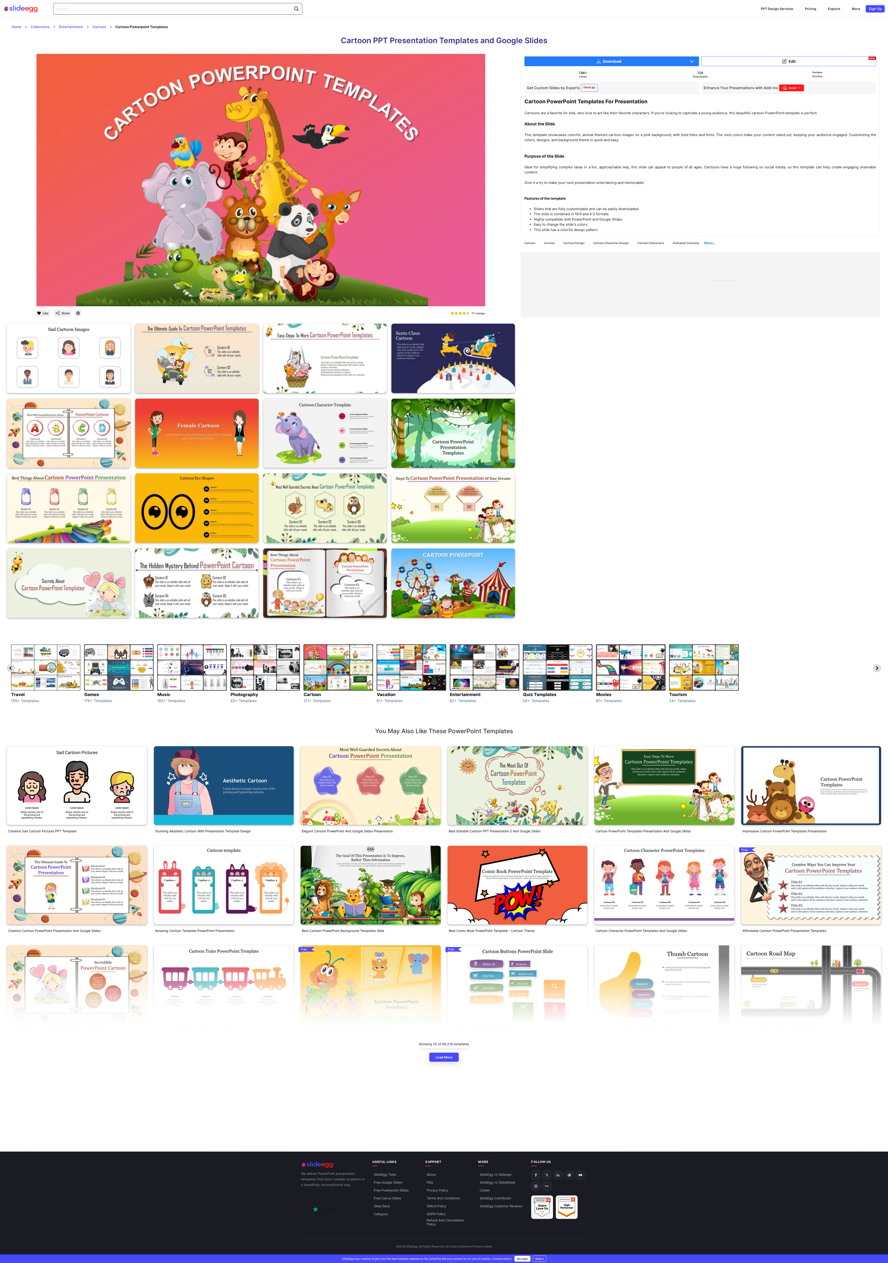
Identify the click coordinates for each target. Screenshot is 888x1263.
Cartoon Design (574, 243)
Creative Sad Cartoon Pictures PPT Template (42, 831)
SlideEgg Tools (385, 1174)
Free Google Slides (388, 1182)
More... (710, 243)
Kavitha (817, 76)
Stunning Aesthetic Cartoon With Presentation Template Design (203, 831)
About (431, 1174)
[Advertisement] (660, 284)
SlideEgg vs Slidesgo (495, 1174)
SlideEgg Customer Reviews (501, 1206)
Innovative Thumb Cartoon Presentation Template (633, 1030)
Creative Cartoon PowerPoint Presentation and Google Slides (54, 931)
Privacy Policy (437, 1190)
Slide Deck (382, 1206)
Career (485, 1190)
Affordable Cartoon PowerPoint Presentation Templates (784, 931)
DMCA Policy (436, 1206)
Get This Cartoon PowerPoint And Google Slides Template (345, 1030)
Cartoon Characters (650, 243)
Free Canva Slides (387, 1198)
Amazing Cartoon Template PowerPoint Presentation (194, 931)
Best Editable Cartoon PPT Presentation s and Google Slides (494, 831)
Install (792, 88)
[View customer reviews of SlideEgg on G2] (567, 1207)
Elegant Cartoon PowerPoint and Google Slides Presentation (347, 831)
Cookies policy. (502, 1258)
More (856, 9)
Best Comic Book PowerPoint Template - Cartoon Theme (491, 931)
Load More (444, 1057)
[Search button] (296, 8)
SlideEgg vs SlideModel (497, 1182)
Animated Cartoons (686, 243)
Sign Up (875, 9)
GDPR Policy (436, 1214)
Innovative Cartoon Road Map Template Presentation (782, 1030)
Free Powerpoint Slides (391, 1190)
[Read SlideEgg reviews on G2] (542, 1207)
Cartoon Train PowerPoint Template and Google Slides (196, 1030)
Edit (832, 60)
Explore (834, 9)
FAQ (430, 1182)
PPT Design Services (777, 9)
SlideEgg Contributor (495, 1198)
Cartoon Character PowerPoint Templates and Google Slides (641, 931)
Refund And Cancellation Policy (445, 1222)
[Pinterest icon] (78, 313)
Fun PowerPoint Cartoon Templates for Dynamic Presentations (55, 1030)
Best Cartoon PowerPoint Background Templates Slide (343, 931)
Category (381, 1214)
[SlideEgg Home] (333, 1165)
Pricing (810, 9)
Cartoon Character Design (611, 243)
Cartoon (529, 243)
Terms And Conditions (443, 1198)
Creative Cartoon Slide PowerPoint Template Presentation (51, 1130)
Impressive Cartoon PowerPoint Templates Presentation (784, 831)
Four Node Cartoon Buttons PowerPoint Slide (483, 1030)
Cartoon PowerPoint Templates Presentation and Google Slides (643, 831)
